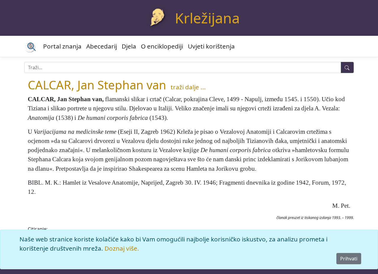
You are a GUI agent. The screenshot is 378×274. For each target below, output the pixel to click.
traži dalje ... (188, 87)
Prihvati (348, 258)
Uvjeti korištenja (211, 46)
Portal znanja (62, 46)
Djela (129, 46)
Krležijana (207, 18)
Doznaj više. (122, 248)
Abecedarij (101, 46)
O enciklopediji (162, 46)
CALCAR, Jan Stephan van (97, 85)
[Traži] (347, 67)
